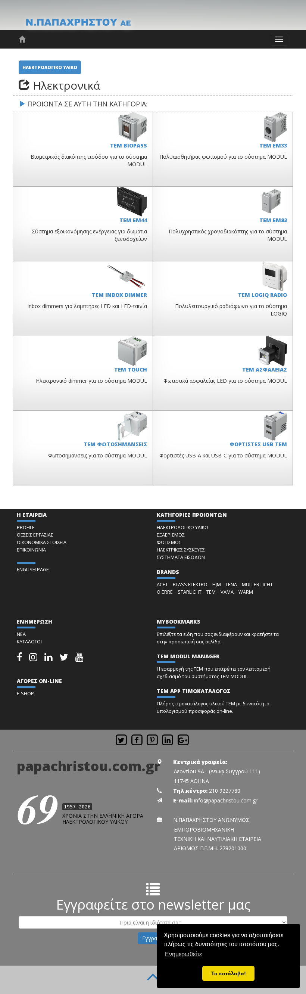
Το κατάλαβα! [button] (228, 973)
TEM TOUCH (130, 369)
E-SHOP (25, 693)
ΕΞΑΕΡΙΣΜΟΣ (171, 535)
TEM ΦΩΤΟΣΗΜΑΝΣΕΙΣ (115, 444)
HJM (216, 584)
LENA (231, 584)
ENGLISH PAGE (33, 569)
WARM (245, 592)
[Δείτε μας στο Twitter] (64, 659)
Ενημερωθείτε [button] (183, 954)
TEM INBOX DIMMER (119, 294)
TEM (211, 592)
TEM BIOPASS (128, 145)
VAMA (227, 592)
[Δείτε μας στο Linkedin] (49, 659)
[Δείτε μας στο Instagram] (33, 659)
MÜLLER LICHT (257, 584)
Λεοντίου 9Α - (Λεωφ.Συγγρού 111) (217, 771)
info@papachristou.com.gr (225, 800)
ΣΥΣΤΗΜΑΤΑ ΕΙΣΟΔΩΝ (181, 557)
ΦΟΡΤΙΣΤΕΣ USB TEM (258, 444)
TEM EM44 (133, 220)
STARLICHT (190, 592)
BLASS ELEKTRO (190, 584)
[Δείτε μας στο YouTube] (79, 659)
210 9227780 (224, 790)
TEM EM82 (273, 220)
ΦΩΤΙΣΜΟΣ (169, 542)
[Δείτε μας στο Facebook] (20, 659)
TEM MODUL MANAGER (188, 656)
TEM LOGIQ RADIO (262, 294)
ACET (162, 584)
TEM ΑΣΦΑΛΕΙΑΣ (264, 369)
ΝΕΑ (21, 634)
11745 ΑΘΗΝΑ (191, 781)
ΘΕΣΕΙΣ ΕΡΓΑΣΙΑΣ (35, 535)
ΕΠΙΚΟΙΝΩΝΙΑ (31, 550)
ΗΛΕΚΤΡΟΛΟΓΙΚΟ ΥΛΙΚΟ (49, 67)
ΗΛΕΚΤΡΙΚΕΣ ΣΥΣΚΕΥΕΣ (181, 550)
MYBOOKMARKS (178, 621)
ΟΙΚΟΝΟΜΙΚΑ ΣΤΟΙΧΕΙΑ (41, 542)
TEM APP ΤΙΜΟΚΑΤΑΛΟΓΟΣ (193, 691)
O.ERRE (165, 592)
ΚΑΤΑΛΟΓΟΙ (29, 642)
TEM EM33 (273, 145)
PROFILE (26, 527)
